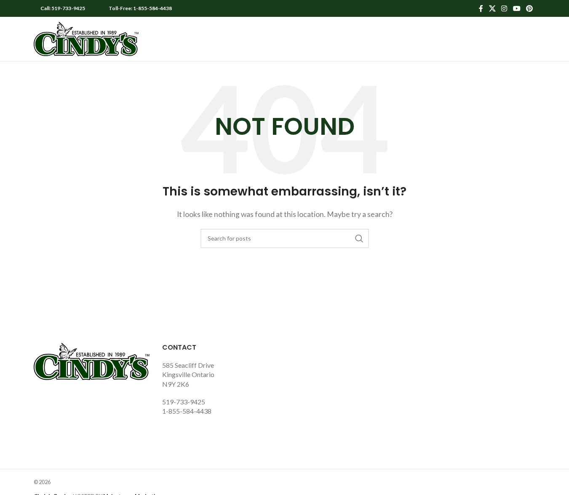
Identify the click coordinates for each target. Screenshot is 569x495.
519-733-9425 (183, 402)
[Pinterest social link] (529, 8)
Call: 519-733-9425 (62, 8)
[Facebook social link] (481, 8)
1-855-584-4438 (186, 411)
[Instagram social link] (504, 8)
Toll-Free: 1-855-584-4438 (140, 8)
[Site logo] (86, 38)
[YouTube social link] (516, 8)
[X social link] (492, 8)
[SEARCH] (359, 238)
